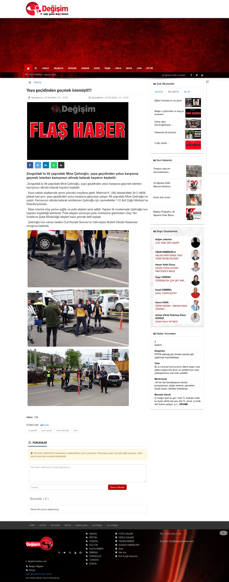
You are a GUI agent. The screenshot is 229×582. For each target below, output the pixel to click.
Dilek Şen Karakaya (165, 239)
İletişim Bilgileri (36, 566)
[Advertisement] (114, 41)
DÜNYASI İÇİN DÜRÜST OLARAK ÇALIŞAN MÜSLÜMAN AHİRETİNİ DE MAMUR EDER (176, 253)
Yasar (157, 341)
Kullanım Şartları (82, 525)
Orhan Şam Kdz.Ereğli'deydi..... (164, 123)
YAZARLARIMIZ (126, 541)
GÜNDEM (85, 68)
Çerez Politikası (112, 525)
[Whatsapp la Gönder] (54, 165)
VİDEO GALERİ (126, 537)
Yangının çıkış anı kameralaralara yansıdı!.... (161, 172)
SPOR (139, 68)
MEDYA (129, 68)
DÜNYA (93, 563)
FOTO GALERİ (126, 533)
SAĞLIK (118, 68)
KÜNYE (32, 525)
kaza (75, 430)
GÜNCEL (93, 541)
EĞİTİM (149, 68)
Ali (156, 400)
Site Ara (122, 552)
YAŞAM (107, 68)
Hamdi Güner (162, 248)
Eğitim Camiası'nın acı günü (168, 100)
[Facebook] (191, 75)
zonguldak (32, 430)
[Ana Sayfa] (47, 9)
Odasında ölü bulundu (165, 132)
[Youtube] (202, 75)
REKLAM (68, 525)
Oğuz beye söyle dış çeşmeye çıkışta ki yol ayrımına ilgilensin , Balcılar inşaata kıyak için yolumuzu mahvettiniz (176, 348)
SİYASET (45, 68)
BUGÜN (159, 91)
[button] (36, 68)
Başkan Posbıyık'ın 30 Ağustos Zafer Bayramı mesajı (164, 215)
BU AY (187, 91)
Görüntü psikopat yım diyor (168, 394)
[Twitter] (196, 75)
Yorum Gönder (117, 487)
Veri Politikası (97, 525)
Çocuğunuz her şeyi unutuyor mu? (172, 302)
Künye (32, 570)
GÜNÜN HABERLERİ (129, 544)
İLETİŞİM (43, 525)
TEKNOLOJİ (95, 556)
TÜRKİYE (94, 559)
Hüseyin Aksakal (164, 261)
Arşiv (121, 548)
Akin (157, 391)
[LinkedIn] (46, 165)
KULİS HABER (96, 548)
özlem (158, 375)
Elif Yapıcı (160, 270)
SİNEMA (93, 552)
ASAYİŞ (97, 68)
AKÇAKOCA (58, 68)
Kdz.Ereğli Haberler (128, 556)
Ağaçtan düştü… (30, 74)
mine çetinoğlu (62, 430)
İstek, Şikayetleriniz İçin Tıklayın (39, 573)
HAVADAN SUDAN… (165, 264)
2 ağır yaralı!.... (162, 142)
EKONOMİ (72, 68)
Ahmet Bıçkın (162, 357)
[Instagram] (70, 553)
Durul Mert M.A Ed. (165, 283)
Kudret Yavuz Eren (165, 298)
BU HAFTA (173, 91)
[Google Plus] (81, 553)
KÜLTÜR (93, 544)
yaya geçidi (47, 430)
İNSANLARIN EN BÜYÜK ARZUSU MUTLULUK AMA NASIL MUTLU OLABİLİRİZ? (172, 289)
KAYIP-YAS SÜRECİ (165, 242)
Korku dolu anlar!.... (163, 197)
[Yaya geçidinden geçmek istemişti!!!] (78, 130)
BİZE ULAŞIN (55, 525)
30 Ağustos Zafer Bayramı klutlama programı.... (161, 186)
